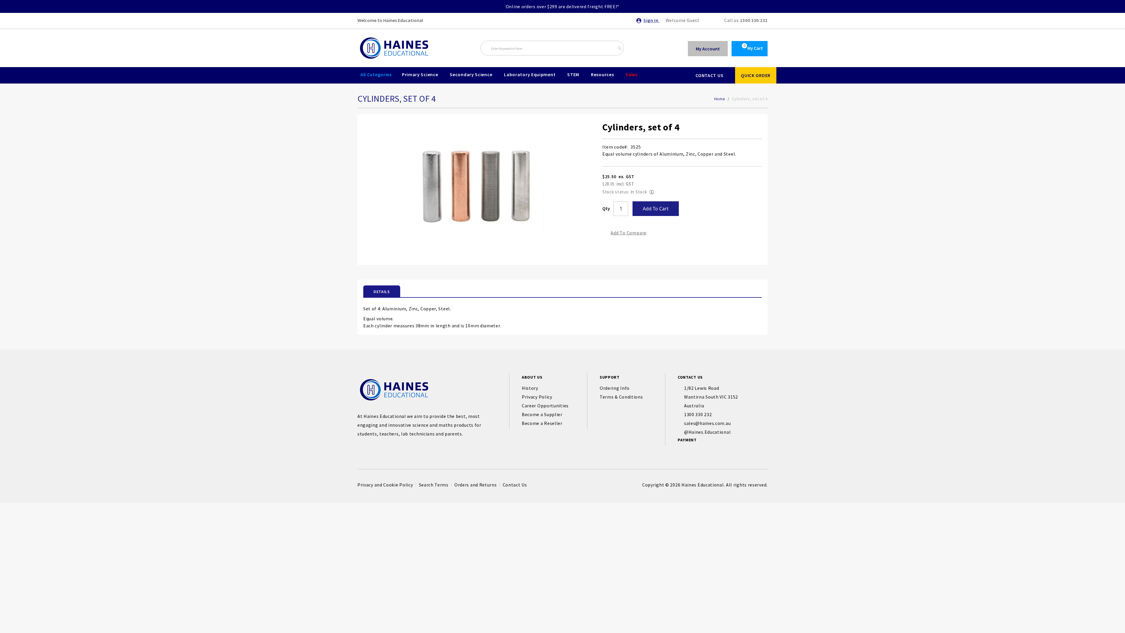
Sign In (651, 20)
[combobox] (552, 48)
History (530, 388)
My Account (708, 49)
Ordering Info (615, 388)
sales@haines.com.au (707, 423)
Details (382, 291)
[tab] (381, 291)
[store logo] (394, 48)
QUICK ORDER (756, 75)
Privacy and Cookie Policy (385, 485)
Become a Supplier (542, 414)
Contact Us (515, 485)
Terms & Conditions (621, 397)
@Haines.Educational (707, 432)
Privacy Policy (537, 397)
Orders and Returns (475, 485)
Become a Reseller (542, 423)
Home (719, 98)
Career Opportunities (545, 406)
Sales (631, 74)
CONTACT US (709, 75)
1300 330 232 (754, 20)
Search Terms (434, 485)
